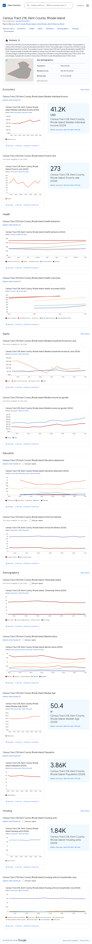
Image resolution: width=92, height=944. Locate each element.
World (62, 24)
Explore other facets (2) (12, 100)
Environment (9, 31)
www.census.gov (42, 81)
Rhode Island (31, 24)
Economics (21, 29)
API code (19, 145)
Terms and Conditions (70, 941)
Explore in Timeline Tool (32, 145)
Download (10, 145)
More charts (85, 90)
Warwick (12, 24)
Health (31, 29)
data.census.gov (15, 112)
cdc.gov (12, 234)
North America (53, 24)
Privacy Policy (84, 941)
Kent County (20, 24)
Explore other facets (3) (11, 640)
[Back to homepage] (4, 5)
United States (42, 24)
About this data (27, 112)
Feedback (80, 5)
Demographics (63, 29)
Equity (40, 29)
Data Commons (14, 5)
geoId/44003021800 (23, 21)
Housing (75, 29)
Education (50, 29)
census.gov (58, 129)
